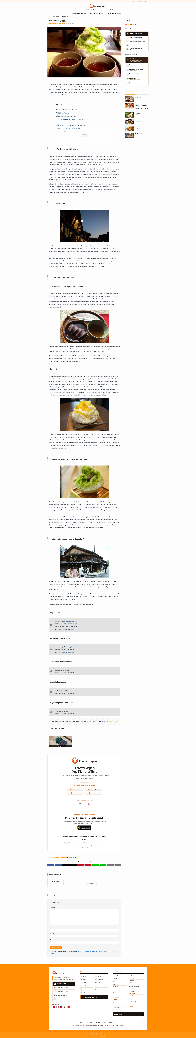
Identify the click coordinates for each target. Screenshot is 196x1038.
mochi (70, 857)
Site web (52, 940)
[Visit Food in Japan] (84, 760)
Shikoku (131, 995)
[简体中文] (68, 1007)
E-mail (52, 934)
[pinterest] (140, 1)
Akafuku (51, 258)
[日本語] (72, 1007)
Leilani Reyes (55, 881)
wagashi (74, 857)
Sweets (84, 989)
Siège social (64, 131)
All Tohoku (115, 989)
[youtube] (142, 1)
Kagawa (132, 991)
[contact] (146, 1)
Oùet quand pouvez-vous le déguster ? (70, 128)
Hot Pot (84, 985)
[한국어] (64, 1007)
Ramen (83, 976)
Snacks (98, 989)
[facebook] (134, 1)
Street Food (99, 985)
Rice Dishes (99, 979)
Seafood (84, 982)
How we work (99, 1027)
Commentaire (53, 907)
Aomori (115, 984)
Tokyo (115, 994)
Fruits (83, 992)
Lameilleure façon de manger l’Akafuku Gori (71, 125)
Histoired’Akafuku (63, 113)
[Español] (53, 1007)
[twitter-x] (136, 1)
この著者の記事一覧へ (92, 883)
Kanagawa (117, 997)
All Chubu (115, 1010)
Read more (84, 136)
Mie (63, 23)
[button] (54, 865)
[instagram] (138, 1)
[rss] (144, 1)
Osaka (131, 978)
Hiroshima (132, 989)
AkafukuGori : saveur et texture (67, 110)
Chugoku (131, 993)
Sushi (83, 979)
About (81, 1022)
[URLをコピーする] (114, 865)
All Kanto (115, 999)
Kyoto (131, 980)
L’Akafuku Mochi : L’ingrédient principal (72, 119)
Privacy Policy (112, 1022)
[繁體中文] (61, 1007)
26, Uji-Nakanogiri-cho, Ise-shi (70, 621)
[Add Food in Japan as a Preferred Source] (84, 827)
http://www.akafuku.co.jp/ (66, 629)
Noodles (98, 976)
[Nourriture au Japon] (98, 6)
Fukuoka (132, 1001)
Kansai (60, 23)
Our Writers (98, 1022)
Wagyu (98, 982)
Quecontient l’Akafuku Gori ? (67, 116)
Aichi (115, 1005)
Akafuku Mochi (85, 296)
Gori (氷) (63, 122)
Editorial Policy (89, 1022)
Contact (105, 1022)
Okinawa (132, 1004)
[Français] (57, 1007)
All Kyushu (131, 1006)
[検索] (148, 1)
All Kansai (131, 982)
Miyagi (115, 986)
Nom (51, 928)
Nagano (116, 1007)
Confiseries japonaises (53, 23)
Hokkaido (117, 978)
